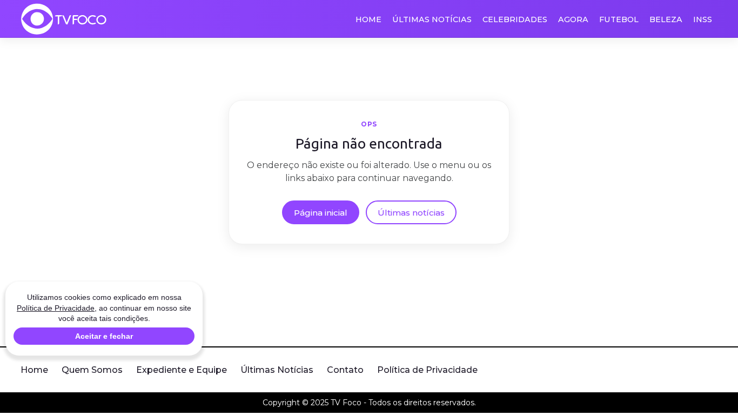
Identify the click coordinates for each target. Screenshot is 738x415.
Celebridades (514, 19)
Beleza (665, 19)
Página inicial (320, 213)
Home (368, 19)
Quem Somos (92, 370)
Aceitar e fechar (104, 336)
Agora (573, 19)
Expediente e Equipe (181, 370)
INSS (702, 19)
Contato (345, 370)
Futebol (619, 19)
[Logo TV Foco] (64, 19)
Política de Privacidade (427, 370)
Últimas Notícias (432, 19)
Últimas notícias (411, 213)
